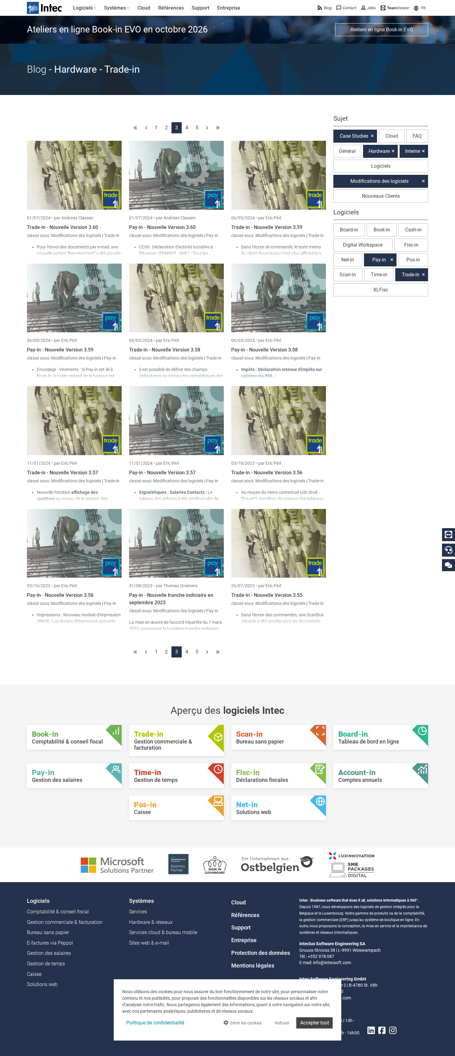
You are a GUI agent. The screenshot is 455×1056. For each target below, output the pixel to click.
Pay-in (212, 235)
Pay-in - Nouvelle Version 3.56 (60, 595)
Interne (412, 151)
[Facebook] (382, 1030)
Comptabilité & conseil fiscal (58, 912)
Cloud (391, 136)
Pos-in (413, 260)
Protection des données (260, 953)
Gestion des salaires (49, 953)
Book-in (382, 230)
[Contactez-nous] (448, 565)
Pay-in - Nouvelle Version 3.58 (264, 350)
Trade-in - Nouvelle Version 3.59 (266, 227)
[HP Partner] (178, 864)
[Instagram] (392, 1030)
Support (241, 928)
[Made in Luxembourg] (214, 864)
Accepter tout (314, 1023)
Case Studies (354, 136)
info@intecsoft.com (332, 962)
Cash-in (413, 230)
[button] (419, 8)
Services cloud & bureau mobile (163, 932)
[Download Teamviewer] (448, 534)
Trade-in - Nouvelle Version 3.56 (266, 473)
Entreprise (244, 940)
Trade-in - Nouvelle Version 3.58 (164, 350)
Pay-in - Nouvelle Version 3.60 (162, 227)
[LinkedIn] (371, 1030)
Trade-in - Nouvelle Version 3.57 (62, 473)
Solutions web (42, 984)
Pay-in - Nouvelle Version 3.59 (60, 350)
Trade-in (111, 235)
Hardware (379, 151)
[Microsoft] (117, 864)
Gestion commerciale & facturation (64, 922)
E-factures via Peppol (50, 943)
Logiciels (381, 166)
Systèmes (141, 901)
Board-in (349, 230)
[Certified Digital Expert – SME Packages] (351, 864)
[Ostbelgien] (277, 864)
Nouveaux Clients (381, 196)
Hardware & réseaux (151, 922)
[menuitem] (84, 8)
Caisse (34, 974)
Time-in (379, 275)
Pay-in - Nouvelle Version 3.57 (162, 473)
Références (245, 915)
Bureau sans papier (48, 932)
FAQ (417, 136)
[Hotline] (448, 549)
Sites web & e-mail (149, 943)
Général (347, 151)
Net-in (347, 260)
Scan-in (348, 275)
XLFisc (380, 290)
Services (138, 912)
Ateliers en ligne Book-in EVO (381, 29)
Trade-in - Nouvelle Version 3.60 (62, 227)
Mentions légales (252, 966)
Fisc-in (411, 245)
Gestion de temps (46, 964)
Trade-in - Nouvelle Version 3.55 (266, 595)
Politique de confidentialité (155, 1023)
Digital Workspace (363, 245)
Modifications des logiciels (76, 235)
